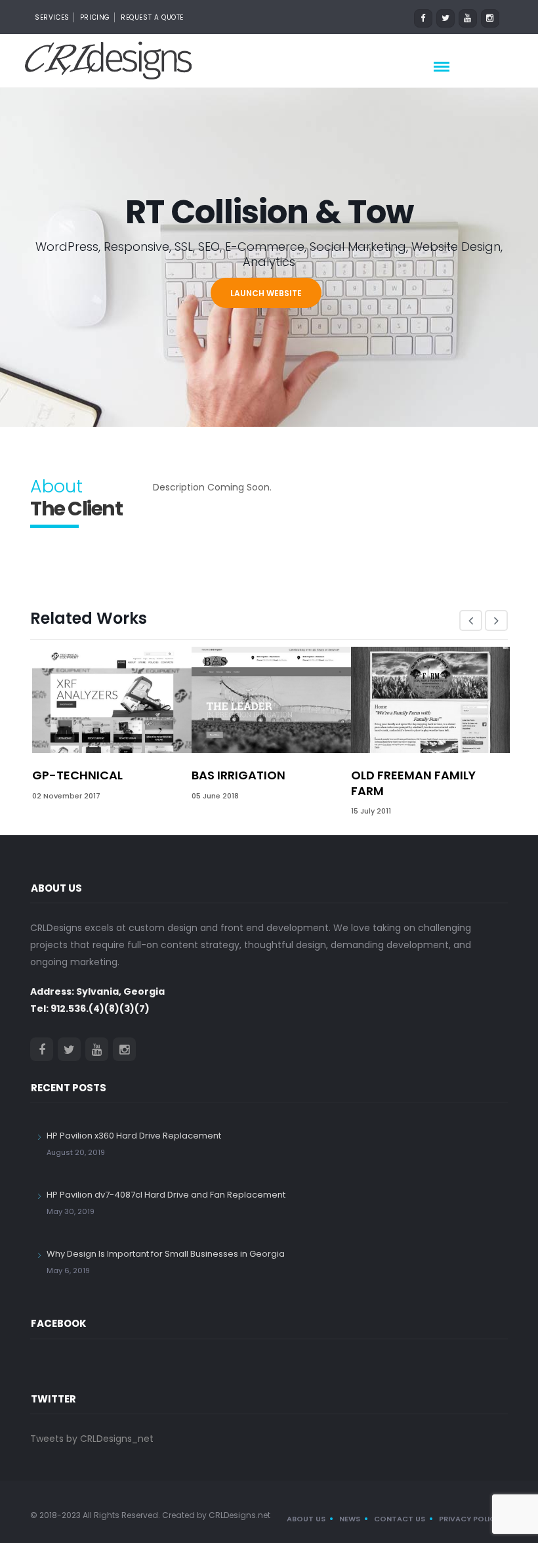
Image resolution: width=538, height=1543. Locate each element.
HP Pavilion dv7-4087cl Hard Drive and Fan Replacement (166, 1194)
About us (306, 1518)
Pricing (95, 17)
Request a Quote (152, 17)
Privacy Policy (469, 1518)
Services (52, 17)
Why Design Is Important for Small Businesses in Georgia (166, 1254)
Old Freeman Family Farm (413, 782)
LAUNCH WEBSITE (266, 293)
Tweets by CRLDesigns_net (92, 1438)
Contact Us (399, 1518)
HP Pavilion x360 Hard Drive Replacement (134, 1135)
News (349, 1518)
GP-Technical (77, 775)
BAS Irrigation (238, 775)
